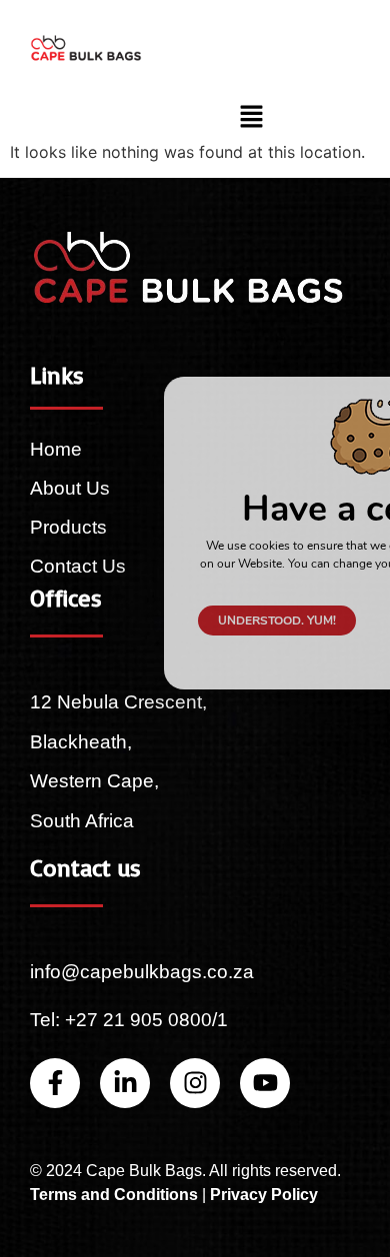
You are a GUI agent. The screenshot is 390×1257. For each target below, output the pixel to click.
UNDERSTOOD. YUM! (277, 620)
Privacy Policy (264, 1194)
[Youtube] (265, 1083)
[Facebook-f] (55, 1083)
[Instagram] (195, 1083)
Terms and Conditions (114, 1194)
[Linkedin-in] (125, 1083)
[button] (252, 117)
